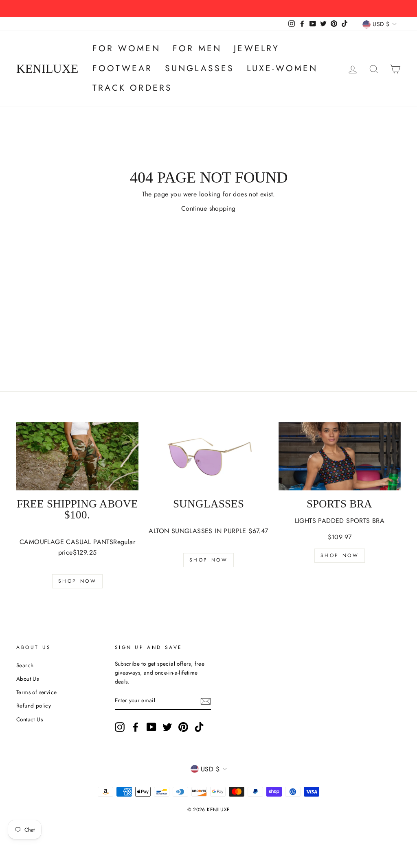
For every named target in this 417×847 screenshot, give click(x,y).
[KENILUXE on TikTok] (199, 727)
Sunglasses (200, 68)
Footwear (122, 68)
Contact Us (29, 719)
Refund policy (33, 705)
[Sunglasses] (208, 456)
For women (126, 48)
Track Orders (132, 88)
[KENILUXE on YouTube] (151, 727)
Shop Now (77, 581)
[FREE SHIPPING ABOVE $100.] (77, 456)
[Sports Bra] (340, 456)
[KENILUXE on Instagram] (120, 727)
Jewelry (256, 48)
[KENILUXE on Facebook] (135, 727)
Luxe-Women (282, 68)
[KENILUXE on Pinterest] (183, 727)
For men (197, 48)
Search (24, 665)
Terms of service (36, 692)
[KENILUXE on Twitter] (167, 727)
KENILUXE (47, 69)
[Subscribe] (205, 701)
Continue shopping (208, 208)
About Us (27, 679)
